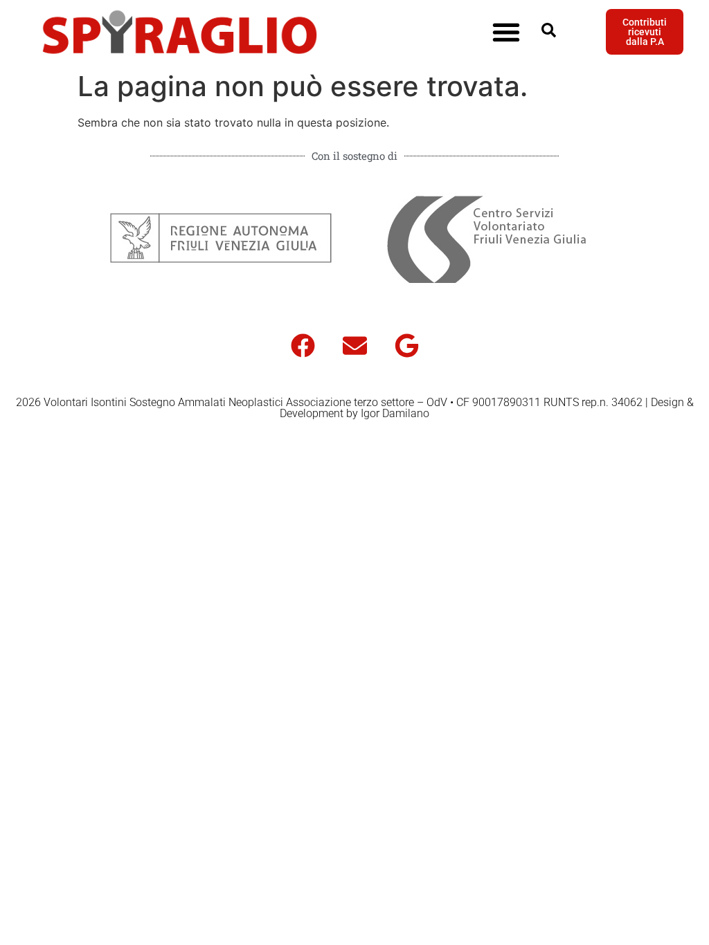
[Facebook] (302, 345)
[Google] (406, 345)
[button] (506, 32)
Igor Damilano (395, 413)
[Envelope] (354, 345)
